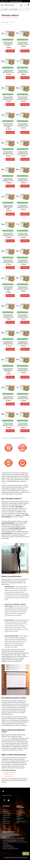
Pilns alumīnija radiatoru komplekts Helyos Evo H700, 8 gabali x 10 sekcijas (8, 342)
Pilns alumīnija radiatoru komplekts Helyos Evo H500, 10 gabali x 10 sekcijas (8, 125)
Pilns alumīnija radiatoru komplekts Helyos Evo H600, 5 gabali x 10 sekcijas (23, 206)
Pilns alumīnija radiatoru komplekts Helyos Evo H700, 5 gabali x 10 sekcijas (22, 288)
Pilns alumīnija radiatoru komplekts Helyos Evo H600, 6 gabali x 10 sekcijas (8, 234)
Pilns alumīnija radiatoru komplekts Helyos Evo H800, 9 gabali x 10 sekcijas (23, 424)
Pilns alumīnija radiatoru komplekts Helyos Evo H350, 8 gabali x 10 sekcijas (8, 98)
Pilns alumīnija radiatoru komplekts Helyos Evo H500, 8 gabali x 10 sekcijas (8, 179)
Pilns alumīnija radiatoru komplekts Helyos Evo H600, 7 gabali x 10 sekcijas (22, 234)
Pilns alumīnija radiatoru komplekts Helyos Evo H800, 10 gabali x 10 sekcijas (8, 370)
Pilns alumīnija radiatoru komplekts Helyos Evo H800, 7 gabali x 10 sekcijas (22, 397)
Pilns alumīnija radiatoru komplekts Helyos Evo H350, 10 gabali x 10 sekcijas (8, 43)
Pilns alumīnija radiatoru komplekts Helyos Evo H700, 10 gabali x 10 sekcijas (8, 288)
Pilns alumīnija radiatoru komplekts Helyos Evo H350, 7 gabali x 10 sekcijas (22, 71)
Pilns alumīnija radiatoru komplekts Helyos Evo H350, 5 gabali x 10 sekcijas (22, 43)
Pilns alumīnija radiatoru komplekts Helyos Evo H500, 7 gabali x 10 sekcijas (22, 153)
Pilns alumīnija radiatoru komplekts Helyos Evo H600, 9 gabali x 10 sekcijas (23, 261)
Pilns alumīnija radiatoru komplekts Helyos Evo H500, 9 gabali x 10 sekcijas (23, 179)
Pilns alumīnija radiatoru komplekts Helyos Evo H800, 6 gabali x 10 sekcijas (8, 397)
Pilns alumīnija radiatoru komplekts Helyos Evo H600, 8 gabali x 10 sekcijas (8, 261)
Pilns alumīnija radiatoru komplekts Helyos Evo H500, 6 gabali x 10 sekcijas (8, 153)
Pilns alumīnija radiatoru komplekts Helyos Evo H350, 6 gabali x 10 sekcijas (8, 71)
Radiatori (6, 9)
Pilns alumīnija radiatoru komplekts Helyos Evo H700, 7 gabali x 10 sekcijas (22, 316)
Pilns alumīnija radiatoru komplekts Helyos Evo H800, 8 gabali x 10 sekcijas (8, 424)
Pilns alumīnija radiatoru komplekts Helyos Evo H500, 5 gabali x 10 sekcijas (23, 125)
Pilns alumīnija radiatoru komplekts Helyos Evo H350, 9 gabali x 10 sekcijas (22, 98)
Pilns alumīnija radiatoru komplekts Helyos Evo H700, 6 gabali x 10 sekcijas (8, 316)
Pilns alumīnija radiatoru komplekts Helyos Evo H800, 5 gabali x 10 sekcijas (23, 369)
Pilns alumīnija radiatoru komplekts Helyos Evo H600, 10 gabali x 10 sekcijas (8, 207)
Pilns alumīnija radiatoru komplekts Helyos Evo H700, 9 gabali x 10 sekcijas (22, 342)
